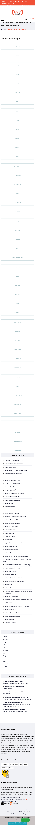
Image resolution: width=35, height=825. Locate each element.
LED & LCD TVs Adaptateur (13, 484)
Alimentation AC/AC (11, 490)
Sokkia (17, 331)
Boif (17, 74)
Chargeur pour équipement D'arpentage (18, 565)
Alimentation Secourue (12, 487)
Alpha (17, 56)
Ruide (18, 304)
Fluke (18, 129)
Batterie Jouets (9, 533)
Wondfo (17, 405)
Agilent (17, 47)
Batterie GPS (9, 503)
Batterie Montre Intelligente (13, 474)
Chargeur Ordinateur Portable (14, 460)
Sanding (17, 313)
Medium (6, 804)
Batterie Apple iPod (11, 571)
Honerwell (18, 203)
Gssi (17, 157)
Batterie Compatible (11, 526)
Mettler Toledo (17, 258)
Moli (17, 276)
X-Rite (17, 432)
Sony (4, 656)
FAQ (20, 812)
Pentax (17, 294)
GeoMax (18, 138)
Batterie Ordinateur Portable (14, 464)
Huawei (5, 664)
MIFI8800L (4, 768)
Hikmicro (17, 175)
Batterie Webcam (10, 623)
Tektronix (17, 368)
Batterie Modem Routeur (12, 523)
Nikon (17, 285)
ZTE (4, 658)
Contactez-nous (16, 814)
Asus (4, 642)
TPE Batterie (8, 540)
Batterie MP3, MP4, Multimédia (14, 581)
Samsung (6, 639)
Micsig (17, 267)
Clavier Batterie (10, 536)
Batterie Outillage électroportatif (15, 517)
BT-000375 (5, 764)
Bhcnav (17, 65)
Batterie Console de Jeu (12, 568)
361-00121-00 (14, 764)
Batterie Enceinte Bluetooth (13, 480)
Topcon (17, 377)
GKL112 (11, 768)
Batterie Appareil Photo (12, 497)
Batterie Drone (9, 553)
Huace (17, 212)
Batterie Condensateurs (12, 500)
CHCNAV (17, 83)
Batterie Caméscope (11, 596)
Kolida (17, 230)
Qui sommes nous (10, 810)
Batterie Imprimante (11, 550)
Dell (4, 647)
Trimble (17, 386)
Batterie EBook (9, 619)
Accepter (25, 820)
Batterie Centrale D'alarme (13, 613)
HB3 (21, 764)
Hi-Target (17, 166)
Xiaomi (5, 653)
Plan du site (27, 812)
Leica (17, 249)
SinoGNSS (17, 322)
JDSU (17, 221)
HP (4, 645)
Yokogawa (17, 441)
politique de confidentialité (17, 823)
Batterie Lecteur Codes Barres (14, 493)
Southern (17, 350)
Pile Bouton (8, 584)
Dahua (17, 93)
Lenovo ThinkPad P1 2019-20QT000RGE (15, 710)
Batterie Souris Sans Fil (12, 510)
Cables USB (8, 603)
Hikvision (17, 184)
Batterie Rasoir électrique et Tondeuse (17, 606)
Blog (24, 814)
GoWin (17, 148)
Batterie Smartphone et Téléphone (16, 470)
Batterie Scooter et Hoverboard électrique (18, 600)
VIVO (4, 661)
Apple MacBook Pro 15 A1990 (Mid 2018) (15, 682)
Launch (17, 239)
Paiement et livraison (25, 810)
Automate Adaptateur (12, 513)
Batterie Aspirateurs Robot (13, 578)
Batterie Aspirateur (11, 546)
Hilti (17, 194)
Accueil (3, 29)
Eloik (17, 111)
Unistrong (18, 395)
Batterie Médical (10, 507)
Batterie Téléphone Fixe (12, 616)
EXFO (17, 120)
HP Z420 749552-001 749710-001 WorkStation (17, 698)
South (17, 340)
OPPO (5, 667)
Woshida (17, 414)
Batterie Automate (11, 477)
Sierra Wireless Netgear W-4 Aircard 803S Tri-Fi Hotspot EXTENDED (16, 704)
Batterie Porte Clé (10, 575)
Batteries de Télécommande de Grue (16, 556)
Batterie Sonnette (10, 609)
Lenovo (5, 637)
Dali (17, 102)
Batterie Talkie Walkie (11, 520)
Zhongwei (17, 450)
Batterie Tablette (10, 467)
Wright (17, 423)
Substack (15, 804)
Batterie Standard (10, 588)
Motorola (6, 650)
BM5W (25, 764)
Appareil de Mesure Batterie (14, 543)
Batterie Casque (10, 530)
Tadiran (17, 359)
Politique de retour (11, 812)
